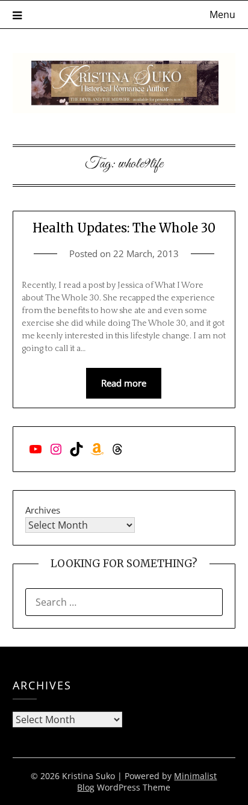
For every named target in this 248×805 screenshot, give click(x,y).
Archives (42, 510)
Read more (123, 383)
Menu (222, 14)
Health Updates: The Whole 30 (124, 227)
